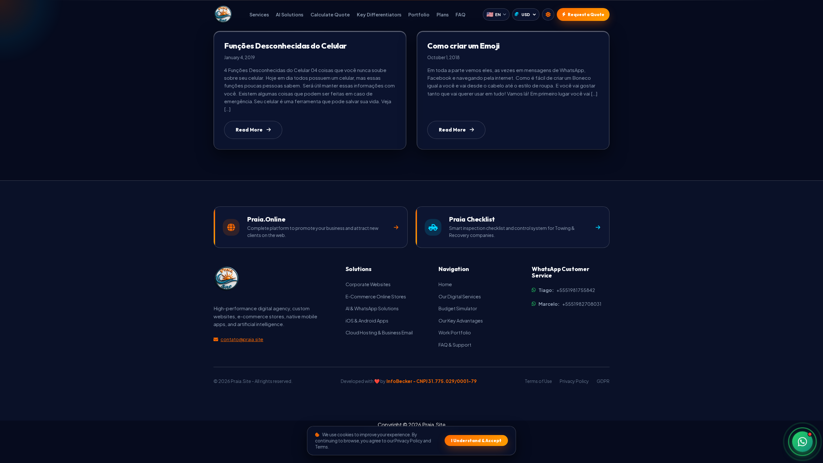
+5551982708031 (569, 304)
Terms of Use (538, 381)
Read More (249, 130)
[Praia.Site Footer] (226, 279)
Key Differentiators (379, 14)
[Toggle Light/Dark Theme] (548, 14)
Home (445, 284)
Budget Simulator (458, 308)
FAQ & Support (455, 345)
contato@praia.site (242, 339)
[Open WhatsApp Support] (802, 440)
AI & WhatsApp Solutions (372, 308)
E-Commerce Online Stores (376, 296)
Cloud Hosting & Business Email (379, 332)
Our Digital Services (460, 296)
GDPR (603, 381)
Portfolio (419, 14)
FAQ (461, 14)
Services (259, 14)
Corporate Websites (368, 284)
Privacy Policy (574, 381)
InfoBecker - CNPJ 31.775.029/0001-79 (431, 381)
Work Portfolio (455, 332)
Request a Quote (586, 14)
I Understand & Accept (476, 440)
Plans (443, 14)
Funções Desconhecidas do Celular (285, 45)
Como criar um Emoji (463, 45)
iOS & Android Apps (367, 320)
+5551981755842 (566, 290)
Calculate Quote (330, 14)
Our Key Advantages (461, 320)
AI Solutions (289, 14)
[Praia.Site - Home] (222, 14)
